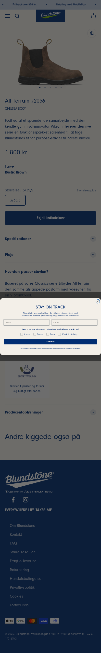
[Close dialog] (98, 301)
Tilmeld (50, 341)
